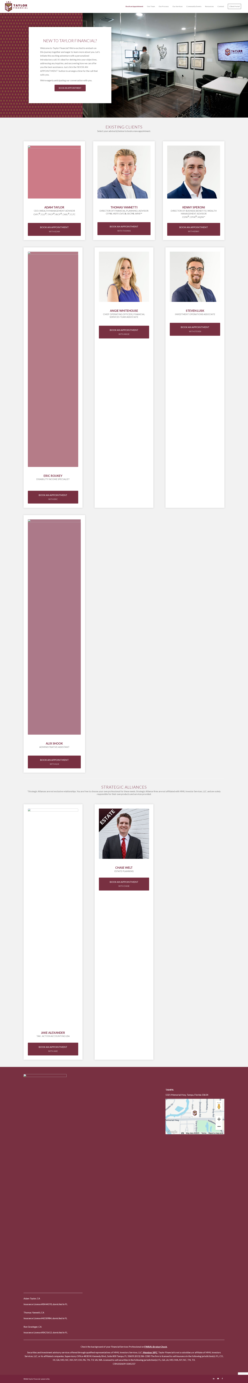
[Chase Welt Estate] (124, 834)
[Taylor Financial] (18, 6)
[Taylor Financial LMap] (194, 1116)
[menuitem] (134, 6)
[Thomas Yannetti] (123, 172)
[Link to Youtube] (218, 1378)
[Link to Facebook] (222, 1378)
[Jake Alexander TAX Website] (53, 916)
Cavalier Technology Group (60, 1379)
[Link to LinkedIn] (214, 1378)
